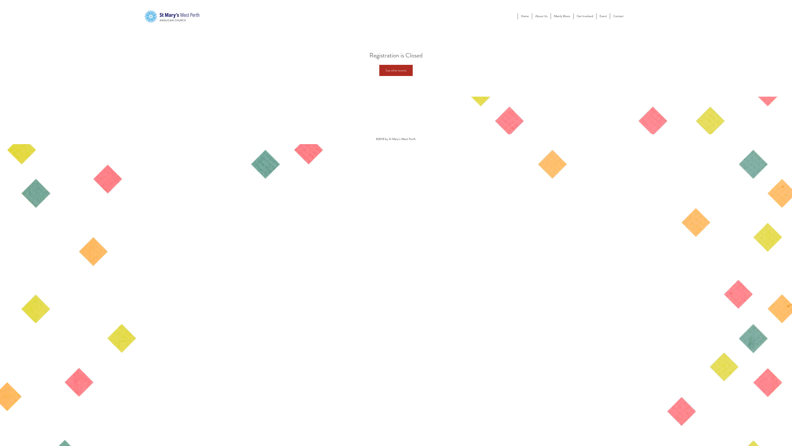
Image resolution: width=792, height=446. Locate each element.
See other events (396, 70)
